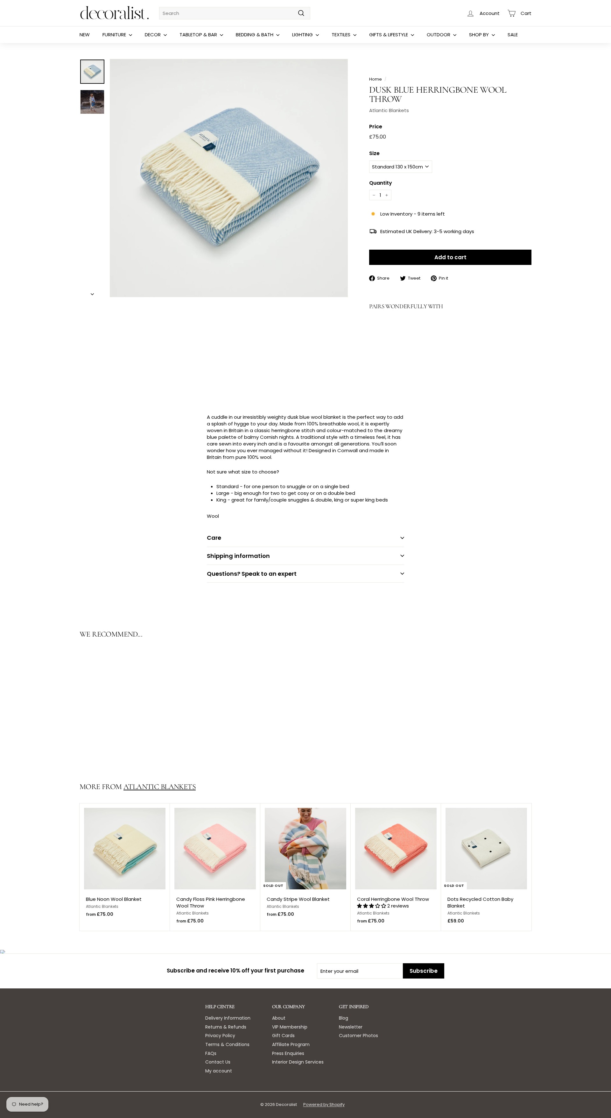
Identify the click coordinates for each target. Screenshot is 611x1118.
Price (375, 126)
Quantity (380, 183)
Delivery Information (227, 1018)
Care (214, 538)
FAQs (210, 1053)
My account (218, 1071)
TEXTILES (342, 34)
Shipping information (238, 556)
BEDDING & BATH (255, 34)
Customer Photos (358, 1035)
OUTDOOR (439, 34)
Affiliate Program (291, 1044)
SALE (513, 34)
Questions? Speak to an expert (252, 574)
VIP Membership (289, 1027)
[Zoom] (229, 178)
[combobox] (234, 13)
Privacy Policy (220, 1035)
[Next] (92, 292)
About (278, 1018)
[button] (372, 905)
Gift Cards (283, 1035)
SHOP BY (479, 34)
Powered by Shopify (324, 1104)
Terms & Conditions (227, 1044)
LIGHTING (303, 34)
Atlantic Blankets (389, 110)
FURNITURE (114, 34)
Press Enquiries (288, 1053)
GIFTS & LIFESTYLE (389, 34)
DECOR (153, 34)
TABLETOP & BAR (198, 34)
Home (375, 79)
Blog (343, 1018)
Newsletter (350, 1027)
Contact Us (217, 1062)
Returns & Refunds (225, 1027)
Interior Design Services (298, 1062)
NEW (85, 34)
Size (374, 153)
